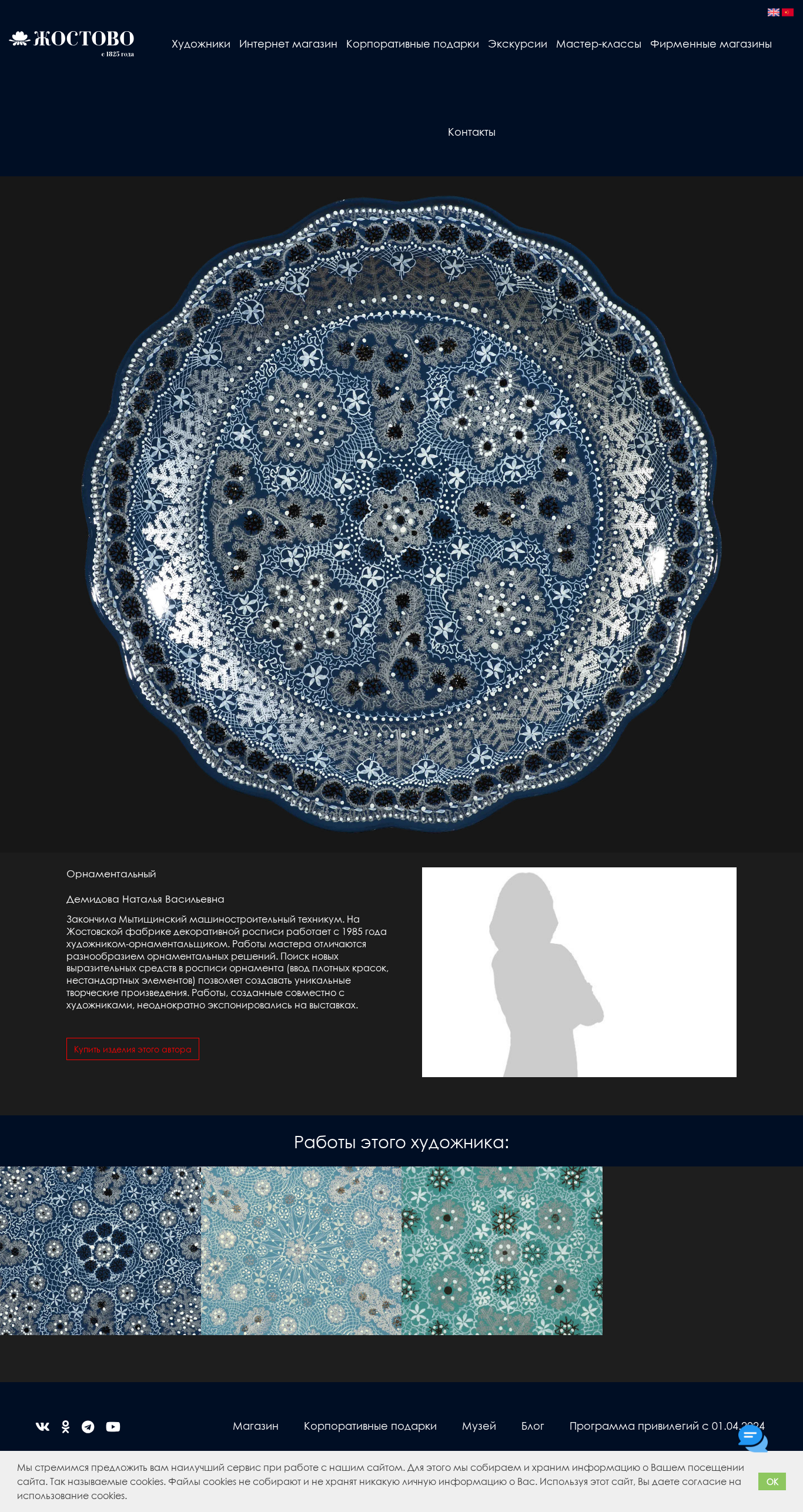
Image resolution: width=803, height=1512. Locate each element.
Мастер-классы (598, 43)
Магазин (256, 1425)
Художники (201, 43)
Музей (479, 1425)
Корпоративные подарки (412, 43)
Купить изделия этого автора (133, 1049)
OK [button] (772, 1481)
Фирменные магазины (711, 43)
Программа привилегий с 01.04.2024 (667, 1425)
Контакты (472, 131)
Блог (532, 1425)
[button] (131, 1497)
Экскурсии (517, 43)
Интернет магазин (288, 43)
